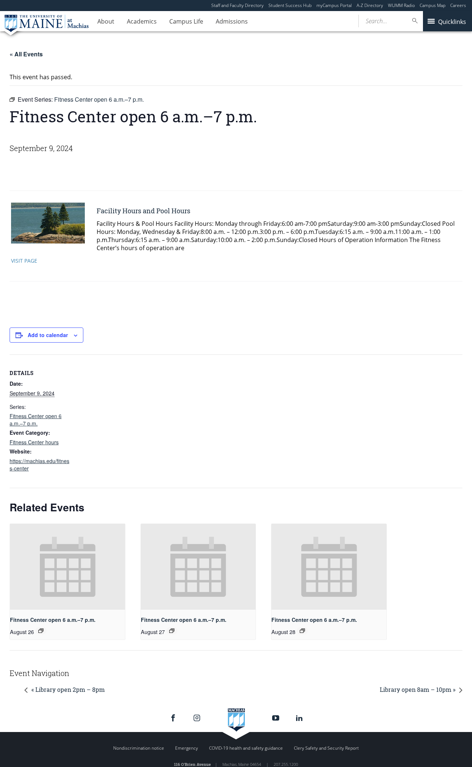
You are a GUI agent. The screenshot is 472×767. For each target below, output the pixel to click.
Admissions (232, 21)
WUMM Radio (401, 5)
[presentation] (67, 567)
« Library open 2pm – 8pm (68, 689)
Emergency (186, 748)
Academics (142, 21)
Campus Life (186, 21)
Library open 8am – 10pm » (417, 689)
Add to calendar (48, 335)
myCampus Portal (334, 5)
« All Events (26, 54)
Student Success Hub (290, 5)
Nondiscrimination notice (138, 748)
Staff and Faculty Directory (237, 5)
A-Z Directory (370, 5)
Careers (458, 5)
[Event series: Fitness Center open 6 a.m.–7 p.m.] (41, 630)
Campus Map (432, 5)
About (105, 21)
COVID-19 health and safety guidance (246, 748)
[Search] (415, 21)
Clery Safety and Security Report (326, 748)
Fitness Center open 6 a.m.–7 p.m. (36, 419)
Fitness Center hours (34, 442)
